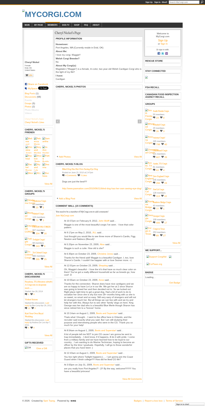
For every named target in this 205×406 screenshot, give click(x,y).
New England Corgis (161, 176)
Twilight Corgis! (39, 239)
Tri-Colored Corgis (40, 252)
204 (38, 233)
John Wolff (103, 221)
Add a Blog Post (67, 198)
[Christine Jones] (29, 149)
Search (202, 2)
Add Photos (65, 156)
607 (158, 157)
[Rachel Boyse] (29, 167)
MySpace (32, 88)
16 (45, 233)
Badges (138, 400)
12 (29, 308)
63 (157, 170)
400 (158, 222)
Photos (28, 106)
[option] (98, 121)
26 (157, 131)
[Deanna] (46, 167)
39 (165, 157)
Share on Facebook (38, 84)
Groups (28, 103)
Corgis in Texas (159, 228)
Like (30, 75)
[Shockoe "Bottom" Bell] (38, 158)
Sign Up (148, 2)
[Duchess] (46, 175)
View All (48, 183)
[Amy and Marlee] (38, 149)
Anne (101, 280)
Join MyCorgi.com (65, 215)
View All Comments (132, 379)
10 (165, 196)
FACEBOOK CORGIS (41, 226)
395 (38, 259)
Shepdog (103, 265)
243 (38, 246)
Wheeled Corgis (159, 124)
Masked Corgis (38, 213)
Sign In (164, 43)
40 (165, 144)
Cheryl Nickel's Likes (34, 122)
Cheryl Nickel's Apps (34, 119)
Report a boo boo (154, 400)
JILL (94, 232)
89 (157, 235)
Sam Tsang (49, 400)
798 (158, 144)
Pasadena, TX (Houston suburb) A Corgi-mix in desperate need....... (38, 284)
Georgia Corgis (158, 215)
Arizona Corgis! (159, 137)
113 (158, 196)
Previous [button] (58, 121)
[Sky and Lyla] (38, 167)
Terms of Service (174, 400)
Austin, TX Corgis (160, 163)
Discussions (30, 97)
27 (164, 235)
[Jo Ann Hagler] (46, 149)
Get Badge (174, 282)
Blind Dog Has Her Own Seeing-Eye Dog (80, 168)
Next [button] (140, 121)
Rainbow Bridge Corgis (162, 202)
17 (165, 222)
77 (157, 208)
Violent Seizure (31, 299)
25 (45, 259)
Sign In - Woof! (160, 2)
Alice (102, 244)
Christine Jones (105, 254)
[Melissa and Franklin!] (29, 141)
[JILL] (38, 175)
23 (37, 207)
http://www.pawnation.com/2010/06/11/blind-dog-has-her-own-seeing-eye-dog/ (102, 188)
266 (158, 183)
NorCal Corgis (158, 189)
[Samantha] (46, 141)
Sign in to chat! (182, 404)
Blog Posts (30, 93)
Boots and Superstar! (107, 313)
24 (165, 183)
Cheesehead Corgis (160, 150)
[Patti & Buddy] (46, 158)
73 (37, 220)
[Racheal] (29, 158)
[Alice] (29, 175)
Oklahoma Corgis (39, 200)
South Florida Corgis (161, 110)
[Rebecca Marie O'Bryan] (38, 141)
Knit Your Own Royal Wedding (34, 315)
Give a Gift (41, 348)
